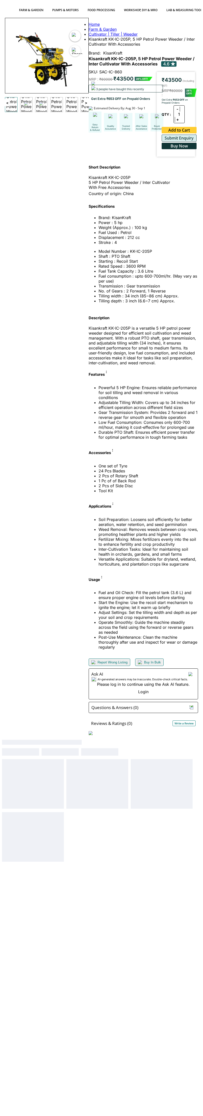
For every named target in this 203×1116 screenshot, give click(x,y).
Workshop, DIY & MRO (140, 10)
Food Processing (101, 10)
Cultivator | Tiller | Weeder (113, 34)
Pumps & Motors (65, 10)
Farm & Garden (31, 10)
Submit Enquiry (179, 138)
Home (94, 24)
